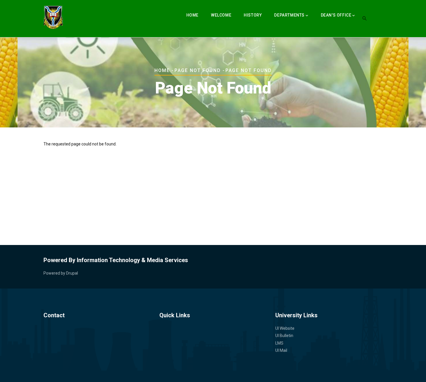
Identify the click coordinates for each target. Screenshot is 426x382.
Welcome (221, 15)
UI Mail (281, 350)
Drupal (72, 273)
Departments (289, 15)
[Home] (53, 17)
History (253, 15)
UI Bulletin (284, 335)
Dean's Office (336, 15)
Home (192, 15)
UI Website (284, 328)
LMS (279, 343)
